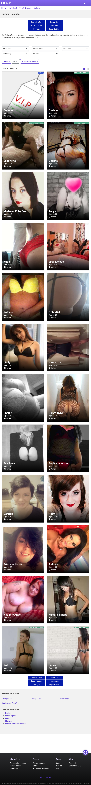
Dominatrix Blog (75, 766)
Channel (53, 160)
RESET (15, 61)
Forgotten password (41, 768)
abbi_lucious (56, 261)
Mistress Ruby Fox (15, 211)
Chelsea (53, 110)
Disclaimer (14, 768)
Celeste (8, 110)
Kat (6, 665)
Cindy (7, 362)
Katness (9, 312)
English (8, 713)
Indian (7, 718)
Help (57, 768)
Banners (59, 766)
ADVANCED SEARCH (30, 61)
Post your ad (45, 777)
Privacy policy (15, 766)
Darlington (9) (7, 699)
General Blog (74, 763)
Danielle (8, 513)
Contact (58, 763)
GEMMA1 (54, 312)
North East (13, 8)
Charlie (8, 413)
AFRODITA (55, 362)
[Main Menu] (89, 3)
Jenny (52, 665)
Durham (37, 8)
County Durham (25, 8)
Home (3, 8)
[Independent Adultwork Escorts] (6, 3)
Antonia (53, 564)
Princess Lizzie (13, 564)
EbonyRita (10, 160)
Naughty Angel (12, 614)
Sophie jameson (58, 463)
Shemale (8, 721)
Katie (7, 261)
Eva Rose (9, 463)
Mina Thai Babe (58, 614)
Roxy (52, 513)
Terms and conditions (18, 763)
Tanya (52, 211)
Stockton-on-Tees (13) (10, 703)
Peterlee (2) (64, 699)
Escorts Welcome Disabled (15, 724)
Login (35, 766)
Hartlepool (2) (36, 699)
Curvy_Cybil (56, 413)
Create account (39, 763)
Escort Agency (10, 716)
